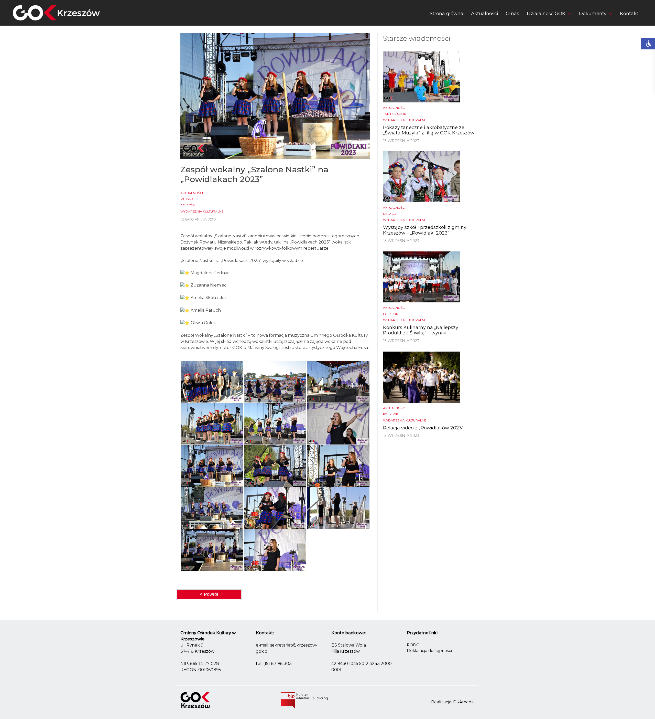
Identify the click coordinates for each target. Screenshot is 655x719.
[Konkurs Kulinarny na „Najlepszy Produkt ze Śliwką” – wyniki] (421, 276)
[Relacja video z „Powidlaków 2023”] (421, 376)
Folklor (390, 314)
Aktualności (484, 13)
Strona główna (446, 13)
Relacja (187, 205)
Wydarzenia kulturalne (202, 211)
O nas (512, 13)
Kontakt (629, 13)
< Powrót (209, 594)
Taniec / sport (395, 114)
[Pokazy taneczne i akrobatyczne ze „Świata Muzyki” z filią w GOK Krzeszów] (421, 76)
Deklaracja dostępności (429, 650)
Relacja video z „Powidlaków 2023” (423, 428)
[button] (549, 14)
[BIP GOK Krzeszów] (304, 700)
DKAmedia (464, 702)
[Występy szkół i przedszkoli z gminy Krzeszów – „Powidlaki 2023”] (421, 176)
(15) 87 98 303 (277, 663)
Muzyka (187, 199)
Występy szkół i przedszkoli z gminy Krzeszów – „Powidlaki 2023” (424, 230)
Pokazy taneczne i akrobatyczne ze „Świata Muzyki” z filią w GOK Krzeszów (428, 130)
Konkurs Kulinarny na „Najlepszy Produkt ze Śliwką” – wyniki (420, 330)
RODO (413, 644)
